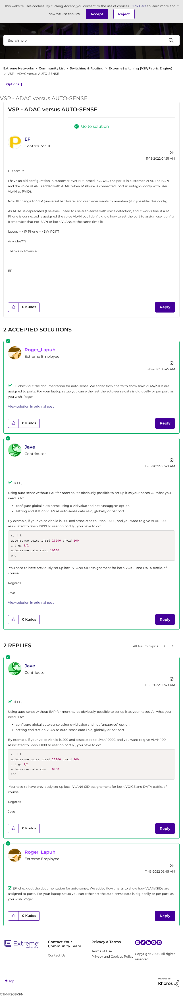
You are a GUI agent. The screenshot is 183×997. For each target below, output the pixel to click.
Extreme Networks (18, 68)
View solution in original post (31, 406)
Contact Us (56, 955)
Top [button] (11, 981)
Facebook (137, 942)
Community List (52, 68)
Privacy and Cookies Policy (112, 956)
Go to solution (95, 126)
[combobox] (91, 40)
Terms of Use (102, 951)
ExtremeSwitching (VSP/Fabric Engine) (140, 68)
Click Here (138, 6)
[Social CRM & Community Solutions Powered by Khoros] (168, 982)
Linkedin (148, 942)
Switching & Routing (87, 68)
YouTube (153, 942)
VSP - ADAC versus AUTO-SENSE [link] (33, 74)
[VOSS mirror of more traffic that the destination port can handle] (165, 646)
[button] (97, 14)
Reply (165, 307)
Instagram (159, 942)
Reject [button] (124, 14)
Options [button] (12, 84)
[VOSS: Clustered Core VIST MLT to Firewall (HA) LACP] (172, 646)
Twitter (143, 942)
